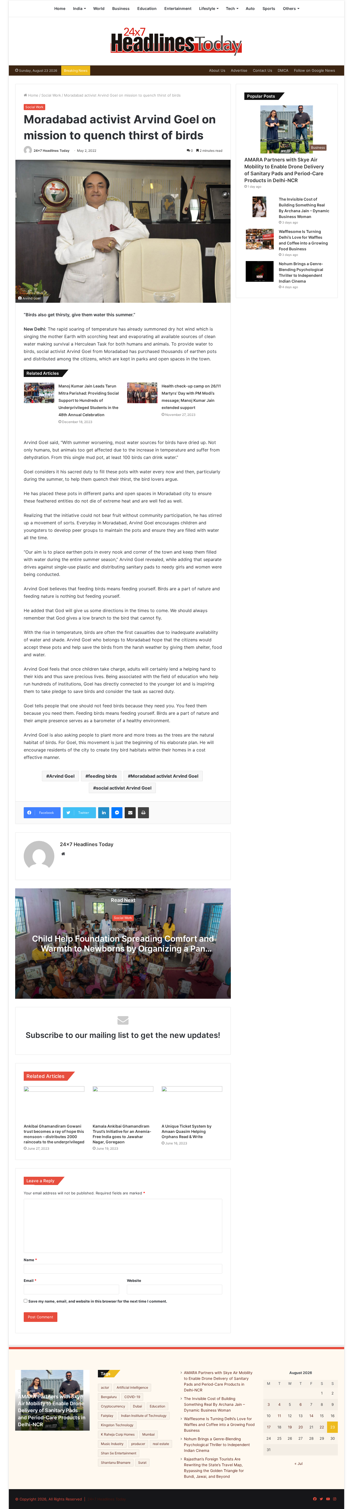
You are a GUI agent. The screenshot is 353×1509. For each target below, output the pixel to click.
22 (322, 1427)
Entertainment (177, 8)
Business (121, 8)
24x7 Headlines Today (51, 150)
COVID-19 (132, 1397)
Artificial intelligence (132, 1387)
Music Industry (112, 1444)
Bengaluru (109, 1397)
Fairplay (107, 1416)
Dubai (137, 1406)
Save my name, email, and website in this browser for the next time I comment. (97, 1301)
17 (269, 1427)
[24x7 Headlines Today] (176, 41)
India (77, 8)
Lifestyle (207, 8)
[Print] (143, 812)
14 (311, 1416)
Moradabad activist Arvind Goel (164, 776)
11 (279, 1416)
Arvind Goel (61, 776)
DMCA (283, 70)
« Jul (299, 1463)
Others (289, 8)
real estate (161, 1444)
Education (147, 8)
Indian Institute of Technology (144, 1416)
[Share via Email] (130, 812)
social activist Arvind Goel (123, 788)
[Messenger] (116, 812)
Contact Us (262, 70)
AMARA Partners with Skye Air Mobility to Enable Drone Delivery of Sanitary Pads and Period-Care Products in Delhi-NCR (51, 1410)
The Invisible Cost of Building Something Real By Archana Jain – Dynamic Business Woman (214, 1404)
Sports (269, 8)
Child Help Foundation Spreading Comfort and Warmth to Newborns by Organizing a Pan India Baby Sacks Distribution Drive (123, 949)
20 (300, 1427)
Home (59, 8)
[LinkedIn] (103, 812)
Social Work (51, 95)
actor (105, 1387)
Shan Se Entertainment (118, 1453)
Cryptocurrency (113, 1406)
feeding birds (102, 776)
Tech (230, 8)
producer (138, 1444)
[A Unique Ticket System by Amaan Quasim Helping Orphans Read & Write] (192, 1103)
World (99, 8)
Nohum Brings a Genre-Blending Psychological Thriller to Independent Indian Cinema (217, 1445)
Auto (250, 8)
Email (30, 1280)
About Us (217, 70)
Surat (142, 1462)
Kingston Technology (117, 1425)
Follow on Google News (314, 70)
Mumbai (148, 1434)
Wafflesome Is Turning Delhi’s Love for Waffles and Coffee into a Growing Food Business (219, 1425)
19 (290, 1427)
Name (30, 1260)
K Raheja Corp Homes (118, 1434)
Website (134, 1280)
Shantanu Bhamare (115, 1462)
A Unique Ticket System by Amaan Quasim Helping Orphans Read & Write (187, 1131)
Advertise (239, 70)
